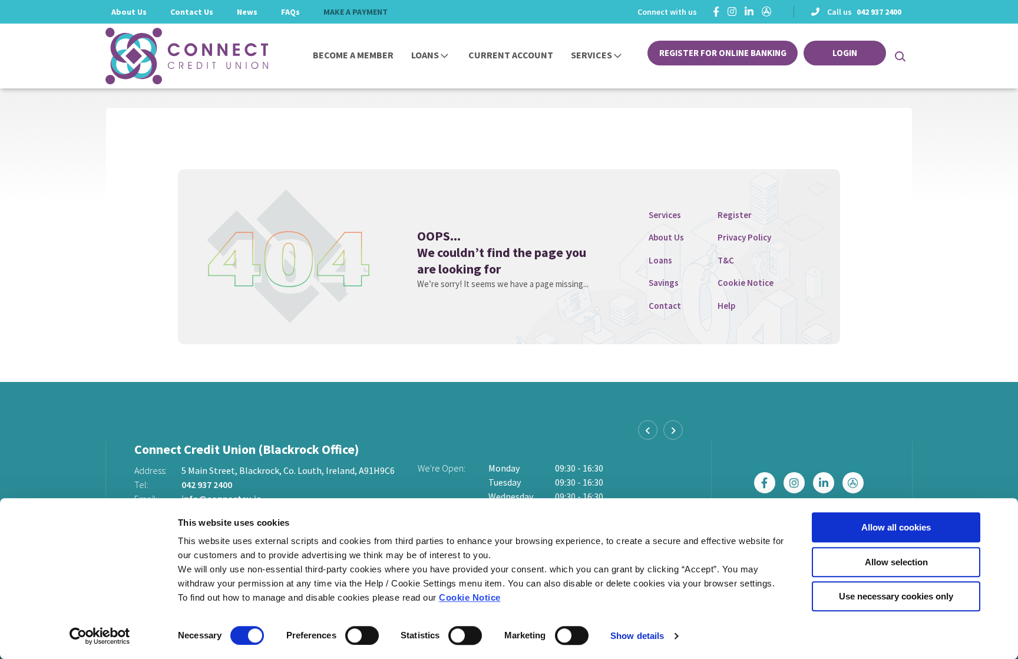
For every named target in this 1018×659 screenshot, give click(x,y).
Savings (664, 282)
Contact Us (191, 11)
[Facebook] (716, 11)
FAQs (290, 11)
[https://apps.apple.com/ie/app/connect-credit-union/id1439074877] (767, 11)
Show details (637, 636)
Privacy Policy (744, 237)
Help (726, 305)
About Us (129, 11)
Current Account (510, 55)
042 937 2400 (879, 11)
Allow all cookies (896, 527)
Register (735, 214)
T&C (726, 260)
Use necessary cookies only (896, 596)
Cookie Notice (470, 597)
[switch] (362, 635)
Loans (425, 55)
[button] (899, 56)
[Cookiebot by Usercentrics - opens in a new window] (99, 636)
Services (591, 55)
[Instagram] (732, 11)
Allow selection (896, 562)
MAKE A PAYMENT (355, 11)
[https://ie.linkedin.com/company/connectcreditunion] (749, 11)
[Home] (170, 56)
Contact (665, 305)
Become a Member (353, 55)
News (247, 11)
